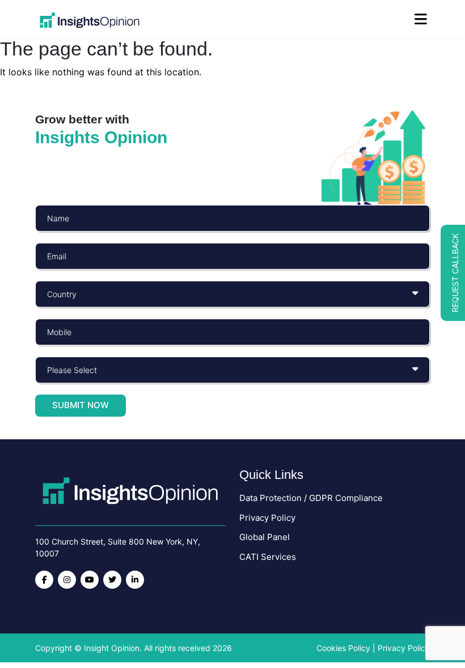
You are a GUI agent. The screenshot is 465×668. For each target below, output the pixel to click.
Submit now (80, 405)
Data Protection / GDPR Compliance (311, 498)
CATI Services (267, 556)
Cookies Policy (343, 648)
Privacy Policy (267, 517)
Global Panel (264, 537)
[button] (453, 273)
